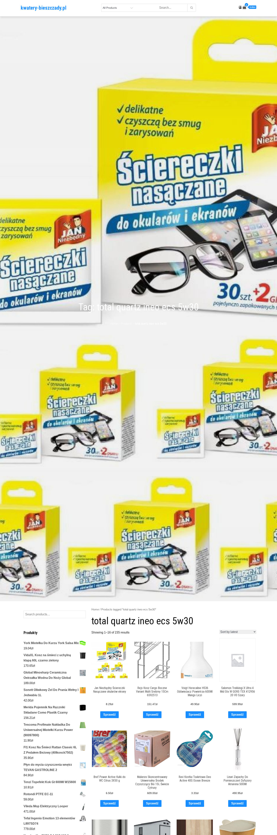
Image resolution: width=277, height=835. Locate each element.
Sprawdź (109, 714)
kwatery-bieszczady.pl (43, 8)
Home (95, 609)
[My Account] (240, 7)
